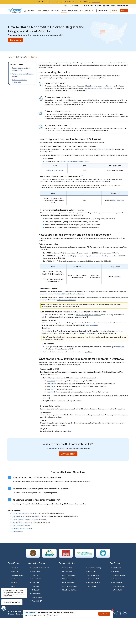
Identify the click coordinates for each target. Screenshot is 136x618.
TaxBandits (117, 568)
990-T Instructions (68, 582)
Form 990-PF (51, 389)
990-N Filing (92, 571)
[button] (31, 10)
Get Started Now (68, 454)
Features (14, 582)
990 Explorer (75, 5)
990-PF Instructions (69, 575)
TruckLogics (117, 579)
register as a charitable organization (88, 315)
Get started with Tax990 (12, 602)
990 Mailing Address (94, 579)
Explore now (15, 40)
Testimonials (15, 579)
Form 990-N (51, 381)
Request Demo (103, 10)
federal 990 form (92, 325)
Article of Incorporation (20, 513)
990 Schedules (67, 571)
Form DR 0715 (61, 294)
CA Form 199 (36, 590)
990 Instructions (93, 575)
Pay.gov (118, 276)
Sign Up (123, 10)
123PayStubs (117, 582)
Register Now (104, 614)
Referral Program (110, 5)
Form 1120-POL (37, 597)
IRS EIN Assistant (118, 200)
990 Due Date (67, 568)
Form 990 (50, 386)
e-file (109, 170)
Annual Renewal (17, 519)
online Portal (120, 347)
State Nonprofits (21, 57)
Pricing (13, 586)
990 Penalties (92, 586)
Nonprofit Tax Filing (94, 568)
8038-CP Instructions (69, 586)
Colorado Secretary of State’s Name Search (98, 88)
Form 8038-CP (37, 601)
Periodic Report (17, 532)
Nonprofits (15, 571)
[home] (25, 11)
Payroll (99, 5)
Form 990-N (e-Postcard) (40, 568)
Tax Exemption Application (21, 525)
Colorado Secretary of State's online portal (74, 161)
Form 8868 (35, 586)
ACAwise (116, 571)
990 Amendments (94, 582)
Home (10, 57)
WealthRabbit (117, 590)
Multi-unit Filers (123, 5)
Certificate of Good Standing (66, 300)
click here (89, 352)
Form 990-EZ (51, 384)
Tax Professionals (88, 5)
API (67, 5)
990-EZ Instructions (69, 579)
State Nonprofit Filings (69, 590)
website (69, 431)
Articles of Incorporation (104, 149)
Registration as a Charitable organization (25, 516)
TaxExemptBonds (119, 586)
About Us (14, 568)
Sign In (114, 10)
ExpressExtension (119, 575)
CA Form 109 (36, 594)
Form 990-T (51, 392)
